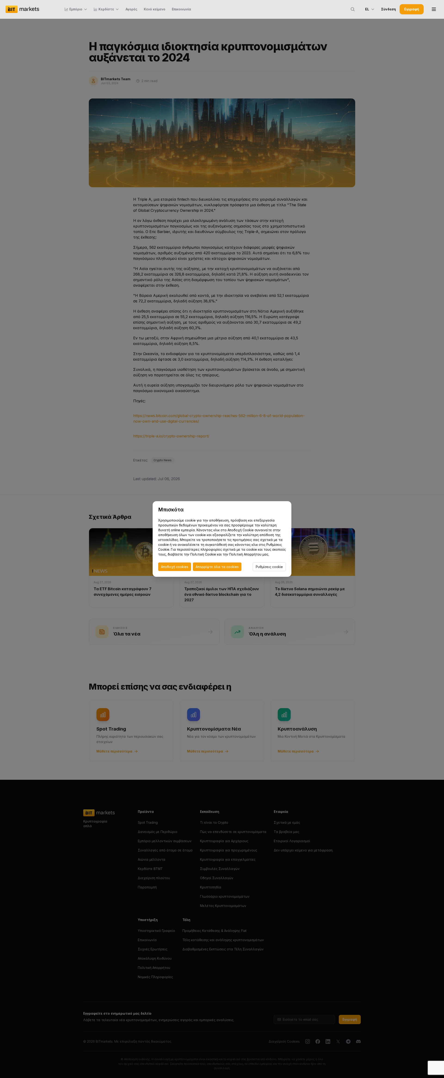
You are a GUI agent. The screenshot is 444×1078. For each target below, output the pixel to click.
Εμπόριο (75, 9)
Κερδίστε (106, 9)
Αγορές (131, 9)
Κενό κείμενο (154, 9)
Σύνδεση (388, 9)
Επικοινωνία (181, 9)
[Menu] (433, 9)
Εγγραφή (411, 9)
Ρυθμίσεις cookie (269, 567)
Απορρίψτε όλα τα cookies (217, 567)
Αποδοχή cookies (174, 567)
